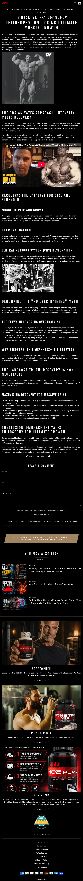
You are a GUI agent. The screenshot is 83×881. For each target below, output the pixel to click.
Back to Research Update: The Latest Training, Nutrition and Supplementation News (43, 539)
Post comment (41, 515)
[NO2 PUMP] (41, 769)
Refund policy (41, 853)
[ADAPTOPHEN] (41, 643)
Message (6, 493)
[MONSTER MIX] (41, 707)
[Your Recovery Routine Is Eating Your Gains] (14, 587)
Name (4, 472)
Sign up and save (41, 835)
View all (41, 559)
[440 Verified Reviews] (41, 830)
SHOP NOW (41, 680)
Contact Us (41, 846)
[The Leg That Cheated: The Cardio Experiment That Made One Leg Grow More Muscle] (14, 571)
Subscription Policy (41, 864)
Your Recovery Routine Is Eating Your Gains (51, 584)
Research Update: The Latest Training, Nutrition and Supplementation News (44, 9)
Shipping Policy (41, 860)
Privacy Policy (51, 521)
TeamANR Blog (41, 856)
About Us (41, 842)
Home (9, 9)
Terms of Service (66, 521)
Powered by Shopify (41, 879)
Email (5, 482)
